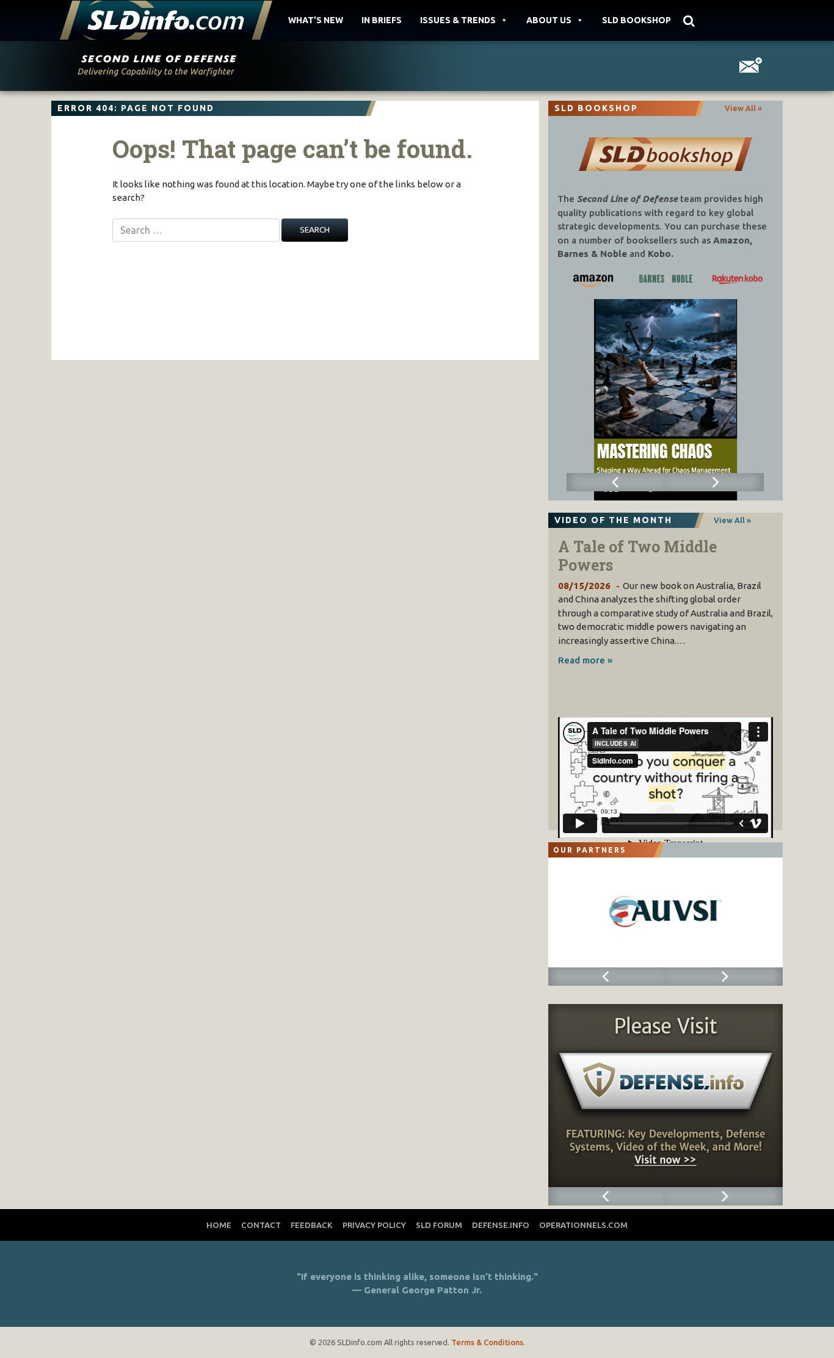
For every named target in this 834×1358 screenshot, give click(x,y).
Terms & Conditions (487, 1342)
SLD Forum (439, 1225)
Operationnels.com (583, 1225)
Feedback (312, 1225)
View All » (743, 108)
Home (218, 1225)
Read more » (585, 660)
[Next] (714, 482)
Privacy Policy (374, 1225)
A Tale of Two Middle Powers (637, 555)
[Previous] (616, 482)
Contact (261, 1225)
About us (548, 20)
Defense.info (500, 1225)
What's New (315, 20)
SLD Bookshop (636, 20)
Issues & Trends (458, 20)
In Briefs (381, 20)
